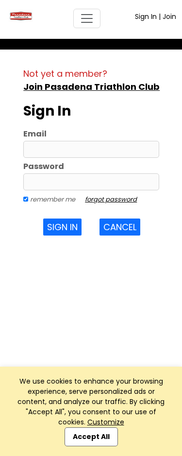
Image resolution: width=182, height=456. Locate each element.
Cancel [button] (119, 227)
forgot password (111, 199)
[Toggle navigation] (86, 18)
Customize (105, 422)
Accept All (91, 436)
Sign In (146, 16)
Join (169, 16)
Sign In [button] (62, 227)
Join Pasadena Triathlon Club (91, 87)
